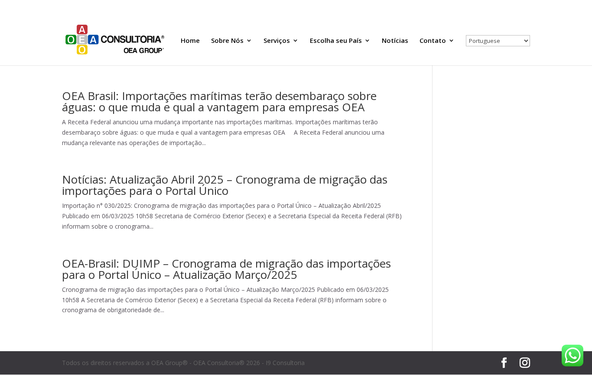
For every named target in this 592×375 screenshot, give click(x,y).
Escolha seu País (336, 41)
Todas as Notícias (446, 7)
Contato (433, 41)
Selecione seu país (498, 7)
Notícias (395, 41)
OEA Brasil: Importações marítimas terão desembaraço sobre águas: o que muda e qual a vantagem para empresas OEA (219, 101)
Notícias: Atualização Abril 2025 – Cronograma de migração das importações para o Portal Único (224, 184)
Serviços (276, 41)
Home (190, 41)
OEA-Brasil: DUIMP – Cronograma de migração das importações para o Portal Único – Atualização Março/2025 (226, 268)
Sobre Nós (227, 41)
